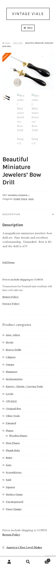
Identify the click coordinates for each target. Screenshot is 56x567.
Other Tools (18, 43)
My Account (9, 562)
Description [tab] (11, 214)
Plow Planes (13, 443)
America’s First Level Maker (24, 547)
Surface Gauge (14, 494)
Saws (8, 465)
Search (28, 562)
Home (7, 43)
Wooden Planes (18, 435)
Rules (9, 457)
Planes (9, 430)
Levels (9, 394)
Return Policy (10, 297)
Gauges (10, 364)
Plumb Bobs (13, 450)
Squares (10, 487)
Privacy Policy (10, 303)
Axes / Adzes (13, 335)
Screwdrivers (14, 472)
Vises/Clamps (14, 509)
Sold (31, 199)
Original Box (13, 408)
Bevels (9, 342)
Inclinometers (14, 379)
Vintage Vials (28, 13)
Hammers (11, 371)
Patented (11, 423)
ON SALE (11, 401)
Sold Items (8, 262)
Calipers (11, 357)
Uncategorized (14, 501)
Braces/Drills (13, 349)
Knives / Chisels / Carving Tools (24, 386)
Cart (43, 559)
